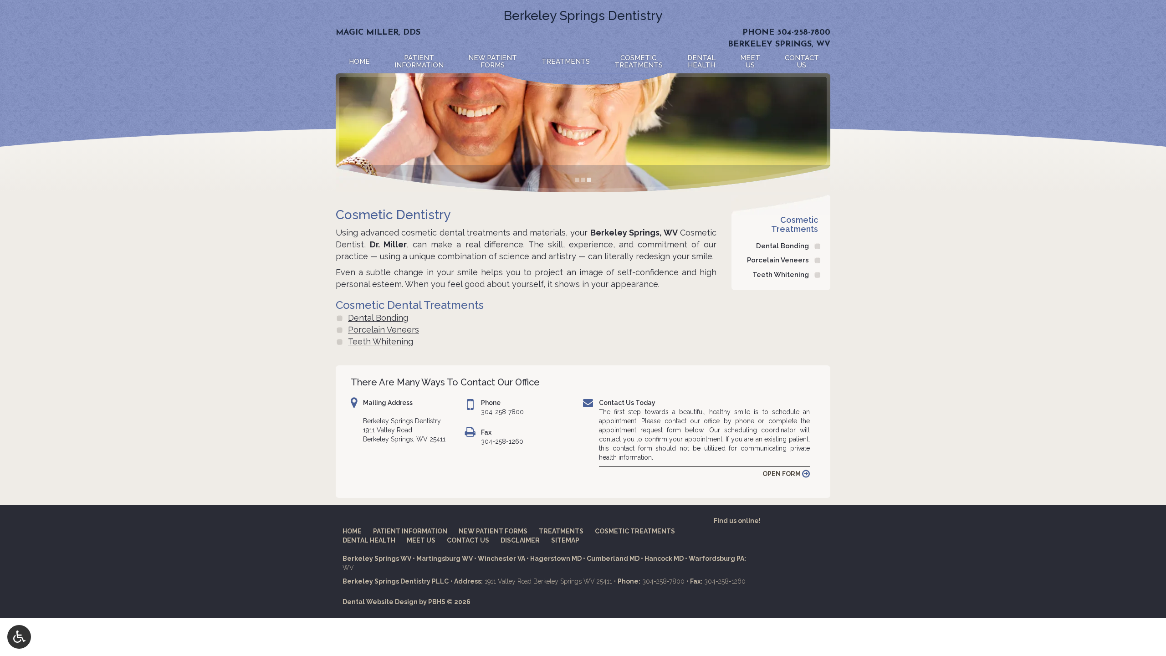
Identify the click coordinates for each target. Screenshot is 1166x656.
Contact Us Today (627, 402)
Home (359, 61)
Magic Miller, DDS (378, 33)
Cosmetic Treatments (794, 224)
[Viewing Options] (19, 637)
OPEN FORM (782, 473)
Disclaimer (520, 540)
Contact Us (468, 540)
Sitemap (565, 540)
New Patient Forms (493, 531)
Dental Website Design (380, 601)
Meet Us (421, 540)
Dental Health (369, 540)
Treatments (566, 61)
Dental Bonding (378, 318)
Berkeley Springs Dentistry (583, 15)
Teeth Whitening (380, 341)
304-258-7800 (803, 33)
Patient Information (410, 531)
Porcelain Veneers (383, 329)
